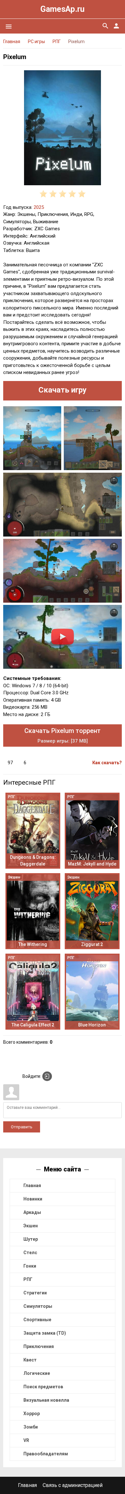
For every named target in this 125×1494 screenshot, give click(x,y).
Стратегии (35, 1292)
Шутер (30, 1239)
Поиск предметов (43, 1386)
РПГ (27, 1279)
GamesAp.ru (62, 9)
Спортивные (37, 1319)
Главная (32, 1185)
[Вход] (47, 1076)
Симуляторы (37, 1306)
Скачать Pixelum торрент (62, 735)
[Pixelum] (62, 128)
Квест (30, 1359)
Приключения (38, 1346)
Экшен (30, 1225)
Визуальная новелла (46, 1400)
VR (26, 1440)
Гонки (29, 1266)
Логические (36, 1373)
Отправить (21, 1126)
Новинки (32, 1198)
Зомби (30, 1426)
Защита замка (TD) (44, 1333)
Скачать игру (62, 389)
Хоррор (31, 1413)
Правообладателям (45, 1453)
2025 (39, 207)
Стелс (30, 1252)
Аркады (32, 1212)
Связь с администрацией (73, 1485)
